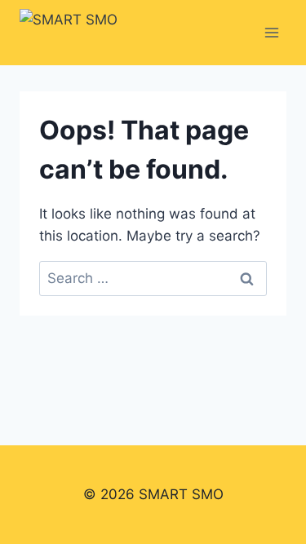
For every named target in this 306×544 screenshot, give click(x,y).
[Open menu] (271, 32)
